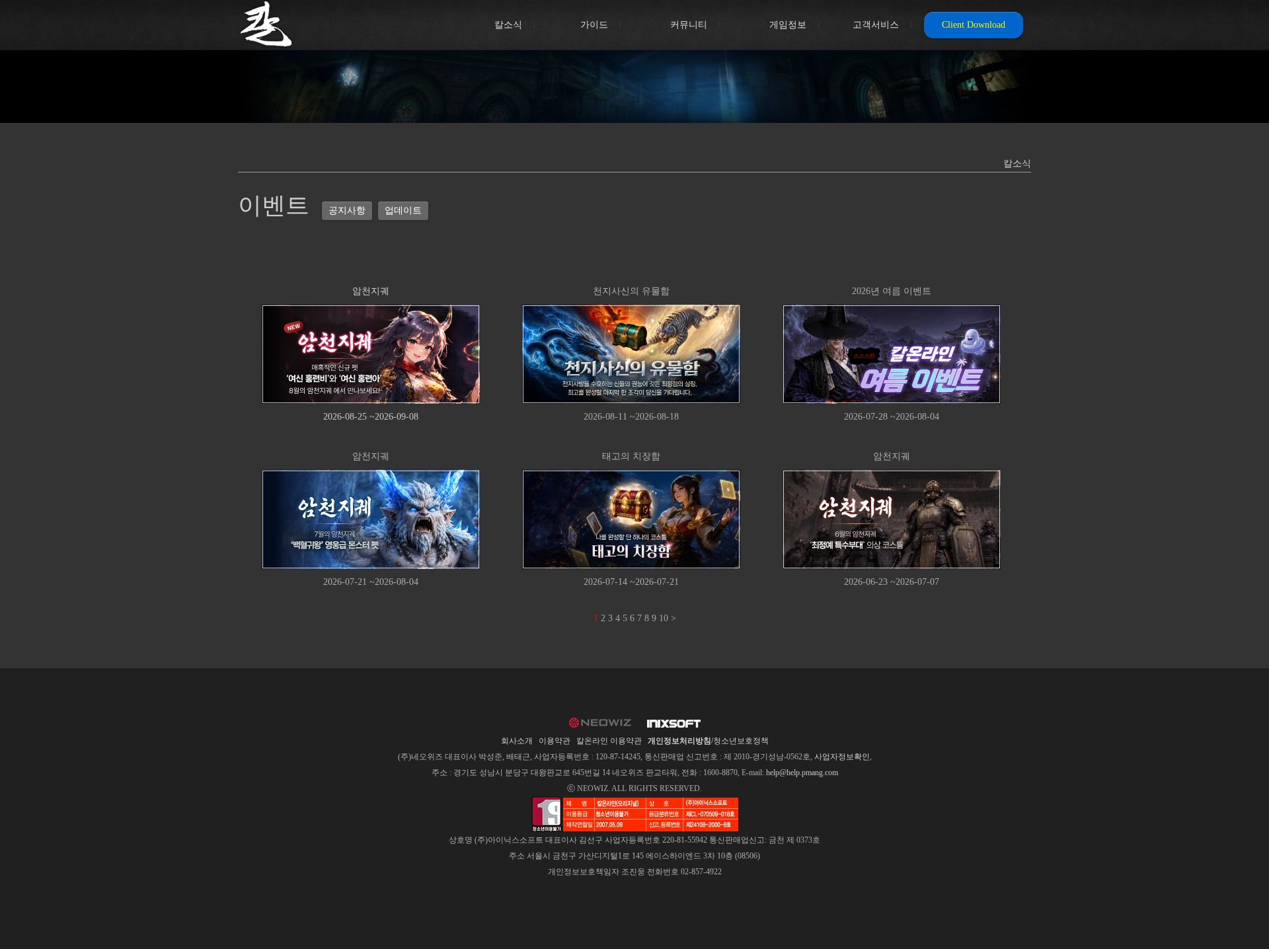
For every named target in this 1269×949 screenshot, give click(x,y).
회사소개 (517, 740)
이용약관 (554, 740)
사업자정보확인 (842, 756)
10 (663, 618)
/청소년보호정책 (708, 740)
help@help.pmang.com (802, 772)
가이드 (594, 25)
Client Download (973, 25)
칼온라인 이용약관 (609, 740)
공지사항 (346, 210)
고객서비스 (876, 25)
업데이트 (403, 210)
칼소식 (508, 25)
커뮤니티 (688, 25)
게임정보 (787, 25)
